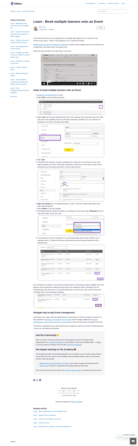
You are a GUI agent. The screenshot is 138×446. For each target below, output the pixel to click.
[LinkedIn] (40, 380)
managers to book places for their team (58, 320)
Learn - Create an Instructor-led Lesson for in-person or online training (20, 34)
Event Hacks (44, 366)
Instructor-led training (28, 11)
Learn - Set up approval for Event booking (19, 48)
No (74, 392)
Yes (64, 392)
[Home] (16, 3)
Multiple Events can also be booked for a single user (50, 45)
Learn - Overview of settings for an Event (19, 62)
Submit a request (113, 3)
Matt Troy (42, 27)
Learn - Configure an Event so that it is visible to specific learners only (20, 55)
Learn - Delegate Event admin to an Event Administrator (52, 426)
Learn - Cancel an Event (41, 423)
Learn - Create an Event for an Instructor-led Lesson (19, 42)
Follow (101, 27)
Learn (18, 11)
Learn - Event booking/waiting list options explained (19, 90)
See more (13, 96)
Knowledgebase (90, 3)
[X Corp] (37, 380)
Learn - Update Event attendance (44, 415)
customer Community (56, 342)
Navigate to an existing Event (47, 95)
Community (101, 3)
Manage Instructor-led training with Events (54, 363)
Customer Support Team (73, 370)
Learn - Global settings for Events (19, 75)
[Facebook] (34, 380)
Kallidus (12, 11)
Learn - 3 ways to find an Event (18, 68)
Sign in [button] (123, 3)
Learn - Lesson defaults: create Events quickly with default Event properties (19, 82)
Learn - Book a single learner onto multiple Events (50, 411)
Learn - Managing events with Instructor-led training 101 (19, 26)
